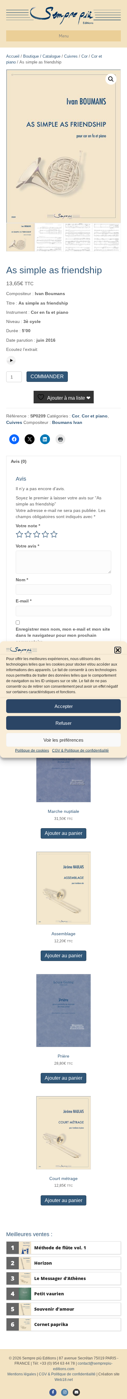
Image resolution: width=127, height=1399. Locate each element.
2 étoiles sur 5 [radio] (28, 534)
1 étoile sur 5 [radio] (19, 534)
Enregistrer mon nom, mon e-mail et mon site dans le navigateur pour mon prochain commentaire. (63, 635)
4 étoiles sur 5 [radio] (45, 534)
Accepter (64, 706)
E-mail (23, 600)
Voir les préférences (63, 739)
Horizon (43, 1263)
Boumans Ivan (67, 422)
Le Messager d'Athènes (60, 1278)
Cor (84, 56)
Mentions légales (21, 1374)
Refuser (63, 722)
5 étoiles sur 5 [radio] (54, 534)
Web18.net (64, 1380)
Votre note (28, 525)
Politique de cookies (32, 750)
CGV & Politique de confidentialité (80, 750)
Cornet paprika (51, 1324)
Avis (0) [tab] (19, 461)
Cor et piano (95, 415)
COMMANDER (47, 376)
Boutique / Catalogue (41, 56)
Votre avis (27, 546)
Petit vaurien (49, 1294)
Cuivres (71, 56)
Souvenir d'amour (54, 1309)
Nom (22, 579)
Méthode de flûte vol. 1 (60, 1248)
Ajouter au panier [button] (63, 833)
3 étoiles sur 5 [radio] (36, 534)
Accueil (12, 56)
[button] (118, 650)
